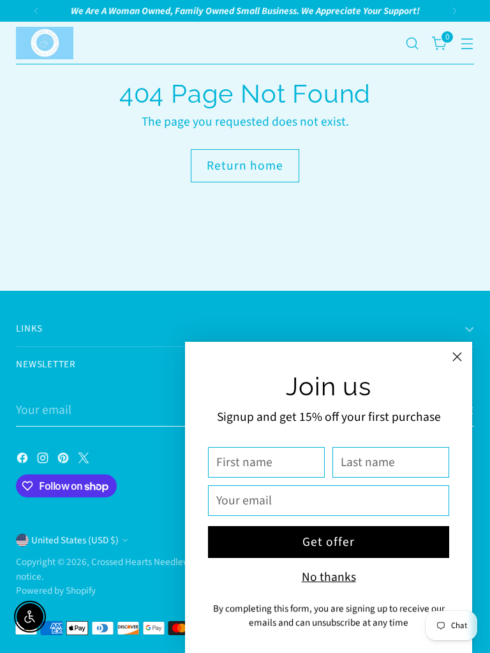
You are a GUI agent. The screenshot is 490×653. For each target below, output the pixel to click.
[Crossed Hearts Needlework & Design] (44, 43)
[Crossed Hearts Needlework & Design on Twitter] (85, 460)
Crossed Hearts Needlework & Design (166, 562)
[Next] (454, 11)
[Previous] (36, 11)
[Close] (457, 357)
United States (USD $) (75, 540)
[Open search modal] (412, 43)
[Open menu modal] (467, 43)
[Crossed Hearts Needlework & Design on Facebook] (23, 460)
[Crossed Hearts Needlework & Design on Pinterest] (64, 460)
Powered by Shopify (56, 590)
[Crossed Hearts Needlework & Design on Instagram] (44, 460)
